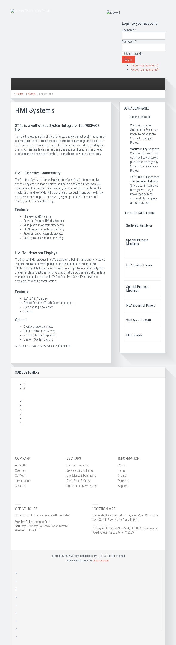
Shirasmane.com (101, 560)
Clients (122, 475)
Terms (121, 470)
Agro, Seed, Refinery (78, 480)
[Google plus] (90, 596)
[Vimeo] (90, 636)
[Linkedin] (90, 612)
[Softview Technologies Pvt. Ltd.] (31, 11)
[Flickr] (90, 620)
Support (123, 486)
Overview (20, 470)
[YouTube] (90, 604)
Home (20, 93)
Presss (122, 465)
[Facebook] (90, 580)
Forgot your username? (144, 69)
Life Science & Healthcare (81, 475)
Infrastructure (23, 480)
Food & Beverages (77, 465)
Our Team (20, 475)
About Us (20, 465)
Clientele (20, 486)
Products (31, 93)
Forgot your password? (144, 65)
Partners (123, 480)
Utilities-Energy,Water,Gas (82, 486)
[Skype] (90, 628)
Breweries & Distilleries (80, 470)
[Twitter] (90, 588)
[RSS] (90, 572)
